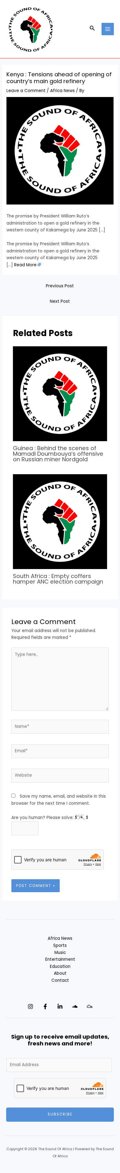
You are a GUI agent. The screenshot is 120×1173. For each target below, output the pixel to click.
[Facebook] (45, 1006)
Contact (60, 980)
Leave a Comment (26, 91)
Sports (60, 945)
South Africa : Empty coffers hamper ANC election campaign (58, 578)
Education (60, 966)
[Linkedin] (60, 1006)
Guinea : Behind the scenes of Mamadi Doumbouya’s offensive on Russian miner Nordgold (58, 453)
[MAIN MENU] (108, 29)
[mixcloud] (89, 1006)
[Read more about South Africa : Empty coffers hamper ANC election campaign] (60, 521)
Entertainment (60, 959)
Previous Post (60, 286)
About (60, 973)
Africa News (62, 91)
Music (60, 953)
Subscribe (60, 1114)
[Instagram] (30, 1006)
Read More (25, 265)
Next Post (60, 301)
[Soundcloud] (75, 1006)
